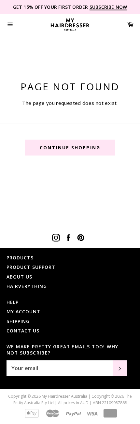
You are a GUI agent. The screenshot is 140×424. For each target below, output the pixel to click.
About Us (19, 277)
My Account (23, 311)
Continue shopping (70, 147)
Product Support (31, 267)
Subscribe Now (108, 7)
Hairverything (27, 286)
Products (20, 258)
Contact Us (23, 331)
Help (13, 302)
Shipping (18, 321)
